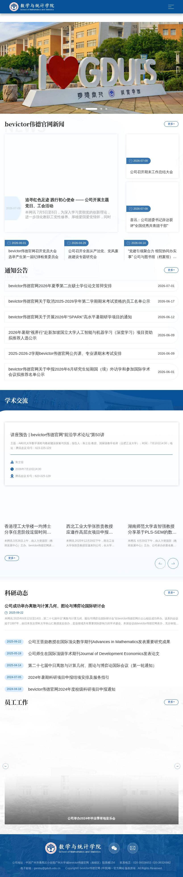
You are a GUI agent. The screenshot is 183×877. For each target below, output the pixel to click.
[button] (160, 563)
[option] (91, 68)
